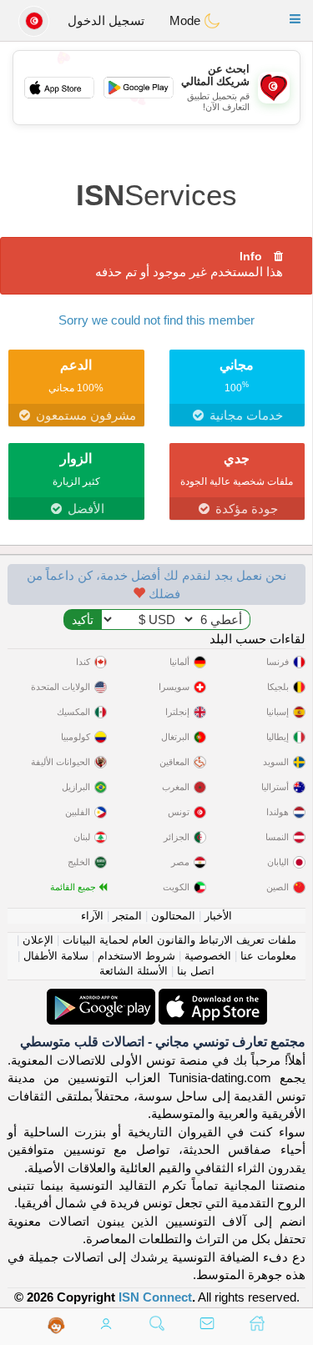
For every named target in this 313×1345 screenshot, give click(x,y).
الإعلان (38, 940)
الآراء (92, 915)
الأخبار (218, 915)
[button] (295, 19)
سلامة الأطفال (55, 956)
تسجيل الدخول (106, 20)
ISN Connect (155, 1297)
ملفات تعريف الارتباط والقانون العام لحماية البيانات (179, 940)
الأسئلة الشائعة (133, 971)
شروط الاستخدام (136, 956)
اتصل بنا (196, 971)
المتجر (127, 915)
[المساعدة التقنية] (56, 1325)
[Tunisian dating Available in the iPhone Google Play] (101, 997)
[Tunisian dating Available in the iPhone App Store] (211, 997)
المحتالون (173, 915)
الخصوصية (207, 956)
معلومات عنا (268, 956)
